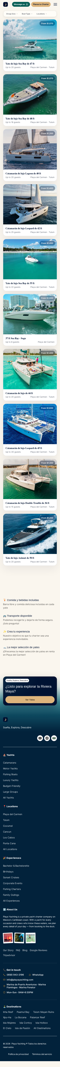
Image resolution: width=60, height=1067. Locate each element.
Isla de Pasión (22, 1028)
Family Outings (11, 894)
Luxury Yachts (10, 780)
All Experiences (11, 900)
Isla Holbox (42, 1022)
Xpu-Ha (7, 1017)
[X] (54, 738)
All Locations (10, 849)
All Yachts (8, 797)
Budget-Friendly (11, 785)
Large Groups (10, 791)
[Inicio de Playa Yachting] (5, 4)
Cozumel (8, 825)
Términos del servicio (42, 1054)
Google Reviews (38, 950)
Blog (24, 950)
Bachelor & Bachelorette (16, 865)
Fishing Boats (10, 774)
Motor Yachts (10, 768)
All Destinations (42, 1028)
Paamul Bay (23, 1011)
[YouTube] (40, 738)
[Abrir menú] (55, 4)
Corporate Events (12, 883)
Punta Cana (9, 843)
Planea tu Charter (41, 4)
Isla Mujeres (9, 1022)
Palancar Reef (37, 1017)
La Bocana (20, 1017)
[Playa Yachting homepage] (5, 719)
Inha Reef (8, 1011)
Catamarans (9, 762)
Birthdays (8, 871)
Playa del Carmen (12, 814)
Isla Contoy (26, 1022)
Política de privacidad (18, 1054)
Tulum (6, 820)
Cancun (7, 831)
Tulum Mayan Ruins (43, 1011)
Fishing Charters (12, 889)
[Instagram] (47, 738)
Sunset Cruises (11, 877)
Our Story (8, 950)
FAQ (18, 950)
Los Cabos (9, 837)
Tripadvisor (9, 955)
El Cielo (7, 1028)
